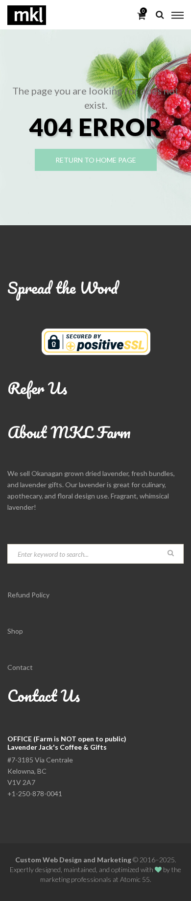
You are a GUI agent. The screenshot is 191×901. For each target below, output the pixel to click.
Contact (20, 667)
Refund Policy (28, 595)
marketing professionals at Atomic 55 (95, 879)
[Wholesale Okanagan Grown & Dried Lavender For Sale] (26, 14)
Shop (15, 631)
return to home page (95, 160)
